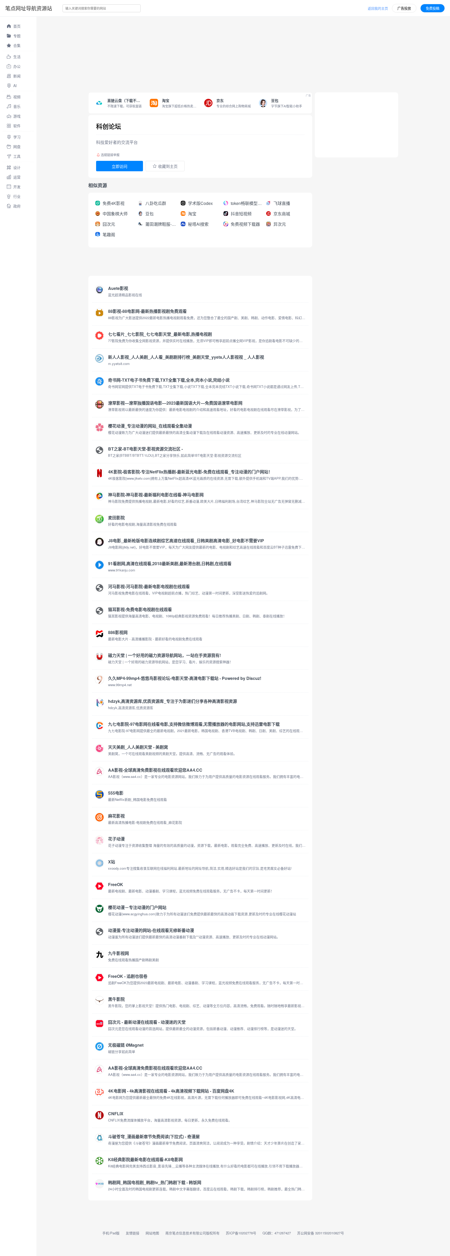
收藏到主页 (168, 166)
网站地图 (152, 1232)
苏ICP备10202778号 (241, 1232)
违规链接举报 (110, 155)
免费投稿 (432, 8)
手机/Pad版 (111, 1232)
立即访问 (119, 166)
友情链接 (132, 1232)
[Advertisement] (192, 53)
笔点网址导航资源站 (28, 8)
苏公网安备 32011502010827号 (320, 1232)
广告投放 (404, 8)
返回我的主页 (378, 8)
